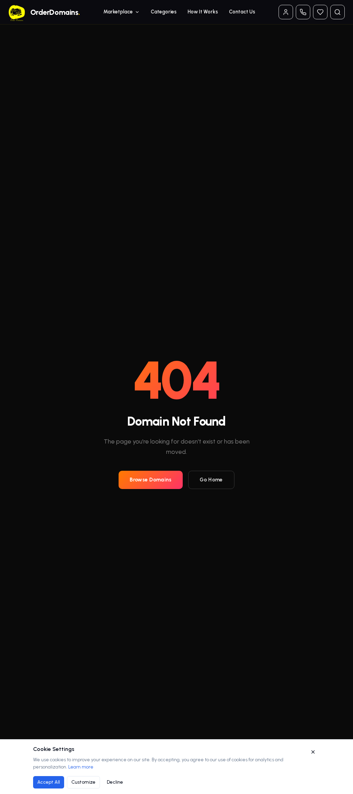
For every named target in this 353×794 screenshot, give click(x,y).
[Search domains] (337, 12)
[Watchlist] (320, 12)
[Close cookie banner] (313, 752)
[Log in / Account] (286, 12)
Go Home (211, 480)
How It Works (203, 12)
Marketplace (118, 12)
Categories (163, 12)
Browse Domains (150, 480)
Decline (115, 782)
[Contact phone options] (303, 12)
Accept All (48, 782)
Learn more (80, 767)
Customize (83, 782)
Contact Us (242, 12)
